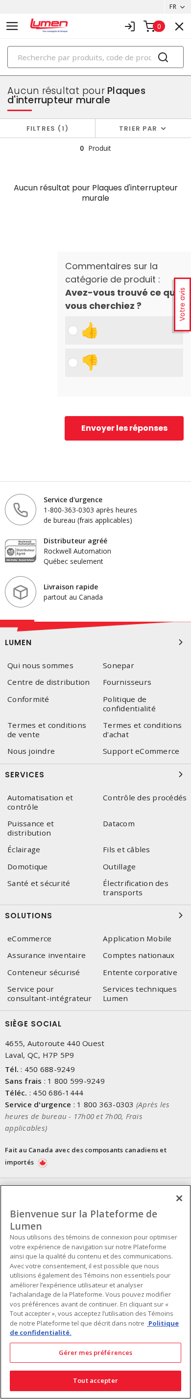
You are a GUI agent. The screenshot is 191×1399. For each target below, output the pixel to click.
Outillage (119, 866)
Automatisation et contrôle (40, 802)
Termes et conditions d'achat (142, 730)
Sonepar (118, 665)
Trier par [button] (138, 128)
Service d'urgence (73, 499)
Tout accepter (95, 1380)
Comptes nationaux (138, 955)
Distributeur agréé (75, 540)
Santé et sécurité (38, 883)
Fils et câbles (126, 849)
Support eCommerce (141, 751)
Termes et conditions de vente (46, 730)
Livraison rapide (71, 586)
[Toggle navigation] (12, 26)
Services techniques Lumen (140, 993)
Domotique (27, 866)
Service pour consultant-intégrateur (49, 993)
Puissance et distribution (30, 828)
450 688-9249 (49, 1069)
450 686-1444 (58, 1092)
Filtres (45, 128)
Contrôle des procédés (145, 797)
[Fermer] (179, 1198)
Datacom (119, 823)
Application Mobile (137, 938)
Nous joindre (31, 751)
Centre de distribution (48, 682)
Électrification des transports (135, 888)
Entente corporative (140, 972)
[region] (95, 1292)
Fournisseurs (127, 682)
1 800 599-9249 (76, 1081)
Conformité (28, 699)
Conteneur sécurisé (43, 972)
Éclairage (23, 849)
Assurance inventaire (46, 955)
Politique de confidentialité (129, 704)
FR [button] (172, 6)
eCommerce (29, 938)
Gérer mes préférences (96, 1352)
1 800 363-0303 (105, 1104)
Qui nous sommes (40, 665)
